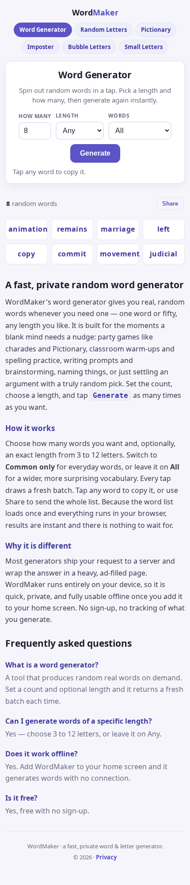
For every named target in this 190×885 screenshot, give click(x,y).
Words (118, 115)
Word (95, 12)
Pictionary (156, 30)
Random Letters (103, 30)
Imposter (40, 47)
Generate (95, 153)
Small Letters (144, 47)
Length (67, 115)
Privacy (106, 857)
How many (35, 116)
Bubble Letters (89, 47)
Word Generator (42, 30)
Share (170, 203)
